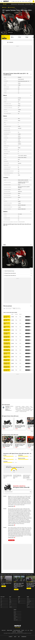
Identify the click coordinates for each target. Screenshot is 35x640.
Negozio (16, 407)
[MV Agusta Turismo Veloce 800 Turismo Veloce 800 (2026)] (30, 326)
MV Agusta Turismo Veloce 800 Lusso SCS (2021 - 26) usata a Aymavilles (7, 445)
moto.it (15, 636)
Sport (10, 596)
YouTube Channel (18, 406)
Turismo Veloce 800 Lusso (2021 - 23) (6, 340)
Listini (28, 596)
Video (1, 605)
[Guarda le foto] (4, 32)
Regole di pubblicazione (16, 630)
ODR (26, 630)
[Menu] (1, 1)
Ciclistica (5, 177)
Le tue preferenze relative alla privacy (13, 639)
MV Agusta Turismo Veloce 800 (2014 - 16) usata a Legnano (20, 445)
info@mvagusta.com (7, 409)
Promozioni (15, 618)
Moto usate (15, 612)
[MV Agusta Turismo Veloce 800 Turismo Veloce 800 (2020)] (30, 323)
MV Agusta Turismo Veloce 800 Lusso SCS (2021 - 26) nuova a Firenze (7, 426)
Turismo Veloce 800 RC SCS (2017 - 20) (6, 360)
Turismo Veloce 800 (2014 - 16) (6, 317)
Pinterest (27, 406)
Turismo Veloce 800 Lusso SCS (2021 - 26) (7, 350)
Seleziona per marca (14, 4)
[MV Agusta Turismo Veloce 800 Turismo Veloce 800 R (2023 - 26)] (30, 353)
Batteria (5, 211)
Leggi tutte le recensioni (29, 479)
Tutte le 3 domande (11, 540)
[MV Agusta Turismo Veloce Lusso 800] (6, 579)
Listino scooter (28, 599)
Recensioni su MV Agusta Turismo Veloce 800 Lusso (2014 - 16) (17, 453)
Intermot (19, 602)
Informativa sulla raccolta (4, 639)
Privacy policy (4, 630)
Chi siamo (31, 630)
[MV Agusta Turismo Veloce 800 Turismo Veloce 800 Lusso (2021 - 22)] (30, 336)
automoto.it (10, 636)
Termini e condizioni (9, 630)
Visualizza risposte (11, 506)
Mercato (15, 609)
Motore (5, 116)
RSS (28, 630)
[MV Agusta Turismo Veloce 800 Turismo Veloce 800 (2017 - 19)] (30, 320)
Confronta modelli (27, 4)
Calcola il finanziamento (8, 270)
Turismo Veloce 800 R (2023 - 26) (7, 353)
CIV (9, 605)
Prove (1, 599)
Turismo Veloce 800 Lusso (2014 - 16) (6, 330)
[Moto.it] (6, 1)
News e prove (2, 596)
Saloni (19, 596)
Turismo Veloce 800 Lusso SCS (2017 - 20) (7, 343)
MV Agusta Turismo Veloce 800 (21, 486)
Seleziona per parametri (21, 4)
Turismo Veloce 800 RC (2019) (6, 357)
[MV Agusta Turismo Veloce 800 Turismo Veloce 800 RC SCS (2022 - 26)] (30, 366)
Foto (4, 244)
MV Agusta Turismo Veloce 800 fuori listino (23, 410)
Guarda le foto (10, 32)
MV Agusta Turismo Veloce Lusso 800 (6, 584)
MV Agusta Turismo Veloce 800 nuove (10, 275)
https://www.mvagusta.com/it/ (8, 410)
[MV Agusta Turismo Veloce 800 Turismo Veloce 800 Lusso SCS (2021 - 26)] (30, 350)
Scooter (32, 4)
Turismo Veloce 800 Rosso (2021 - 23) (6, 370)
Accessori (15, 615)
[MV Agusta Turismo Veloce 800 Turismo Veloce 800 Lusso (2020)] (30, 333)
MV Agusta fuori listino (23, 411)
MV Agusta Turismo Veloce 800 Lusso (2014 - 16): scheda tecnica (15, 74)
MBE (18, 599)
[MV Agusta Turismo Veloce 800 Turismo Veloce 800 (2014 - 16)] (30, 316)
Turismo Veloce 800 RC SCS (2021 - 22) (6, 363)
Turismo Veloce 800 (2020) (6, 323)
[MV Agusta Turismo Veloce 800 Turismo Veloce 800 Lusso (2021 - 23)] (30, 340)
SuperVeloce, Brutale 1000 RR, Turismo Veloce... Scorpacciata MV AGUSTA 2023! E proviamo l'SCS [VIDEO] (19, 585)
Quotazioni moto (28, 602)
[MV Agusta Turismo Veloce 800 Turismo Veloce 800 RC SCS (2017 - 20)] (30, 360)
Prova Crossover (29, 581)
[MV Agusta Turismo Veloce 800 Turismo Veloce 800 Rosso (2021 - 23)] (30, 370)
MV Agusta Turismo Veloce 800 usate (10, 273)
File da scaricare (7, 306)
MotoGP (10, 599)
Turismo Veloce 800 (12, 7)
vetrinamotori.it (23, 636)
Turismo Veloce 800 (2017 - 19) (6, 320)
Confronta (5, 38)
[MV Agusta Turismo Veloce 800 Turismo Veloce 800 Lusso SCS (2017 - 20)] (30, 343)
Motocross (10, 602)
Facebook (23, 406)
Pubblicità (22, 630)
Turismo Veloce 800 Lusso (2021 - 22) (6, 337)
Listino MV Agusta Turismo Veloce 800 (27, 409)
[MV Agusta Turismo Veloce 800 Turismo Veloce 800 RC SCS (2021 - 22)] (30, 363)
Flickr (31, 406)
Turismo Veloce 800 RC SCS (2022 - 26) (6, 367)
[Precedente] (3, 257)
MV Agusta (4, 7)
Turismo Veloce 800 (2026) (6, 327)
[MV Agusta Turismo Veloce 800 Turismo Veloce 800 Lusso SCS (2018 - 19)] (30, 346)
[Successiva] (31, 257)
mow (18, 636)
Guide (1, 602)
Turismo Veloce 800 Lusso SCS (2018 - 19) (7, 347)
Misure (5, 95)
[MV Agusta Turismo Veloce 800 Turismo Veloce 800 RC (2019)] (30, 356)
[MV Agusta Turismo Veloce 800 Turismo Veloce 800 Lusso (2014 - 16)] (30, 330)
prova (15, 581)
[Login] (33, 1)
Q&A (27, 605)
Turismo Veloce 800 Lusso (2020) (6, 333)
